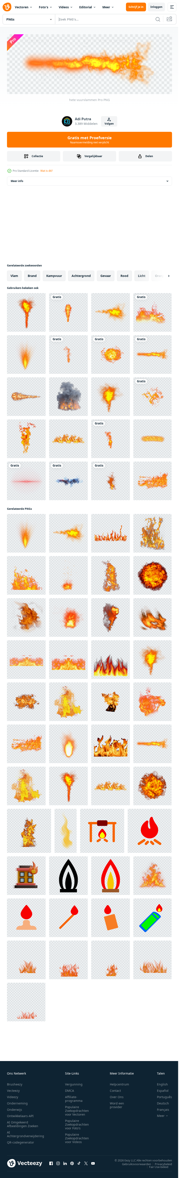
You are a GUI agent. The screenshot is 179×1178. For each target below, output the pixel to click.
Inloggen (156, 7)
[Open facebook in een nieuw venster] (51, 1162)
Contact (115, 1089)
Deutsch (160, 1102)
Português (161, 1096)
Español (159, 1089)
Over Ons (117, 1096)
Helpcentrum (119, 1083)
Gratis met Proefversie (89, 139)
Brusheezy (14, 1083)
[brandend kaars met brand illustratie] (26, 916)
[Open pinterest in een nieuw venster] (72, 1162)
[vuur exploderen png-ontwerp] (68, 311)
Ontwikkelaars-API (20, 1115)
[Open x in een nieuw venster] (86, 1162)
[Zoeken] (157, 19)
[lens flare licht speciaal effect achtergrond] (26, 479)
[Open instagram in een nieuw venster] (58, 1162)
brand (32, 275)
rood (124, 275)
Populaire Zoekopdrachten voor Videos (77, 1137)
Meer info (17, 180)
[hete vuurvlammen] (26, 311)
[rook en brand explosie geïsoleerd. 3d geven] (68, 395)
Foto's (43, 7)
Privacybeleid (160, 1163)
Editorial (85, 7)
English (159, 1083)
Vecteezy (13, 1089)
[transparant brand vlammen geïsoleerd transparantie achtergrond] (26, 958)
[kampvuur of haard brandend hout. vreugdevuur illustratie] (102, 830)
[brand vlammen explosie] (152, 311)
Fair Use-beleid (155, 1166)
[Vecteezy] (7, 7)
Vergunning (74, 1083)
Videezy (12, 1096)
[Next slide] (162, 275)
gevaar (105, 275)
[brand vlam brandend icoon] (68, 874)
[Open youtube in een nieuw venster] (93, 1162)
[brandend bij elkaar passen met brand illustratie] (68, 916)
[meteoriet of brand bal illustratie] (26, 395)
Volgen (109, 123)
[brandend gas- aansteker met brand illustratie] (152, 916)
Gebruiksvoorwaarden (133, 1163)
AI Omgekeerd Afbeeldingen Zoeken (22, 1123)
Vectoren (21, 7)
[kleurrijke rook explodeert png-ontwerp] (68, 479)
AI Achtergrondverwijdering (25, 1133)
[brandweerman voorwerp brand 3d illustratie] (26, 874)
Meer (106, 7)
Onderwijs (14, 1108)
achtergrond (81, 275)
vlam (14, 275)
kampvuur (54, 275)
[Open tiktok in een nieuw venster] (79, 1162)
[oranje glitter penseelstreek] (152, 437)
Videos (64, 7)
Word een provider (117, 1104)
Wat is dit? (46, 171)
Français (160, 1108)
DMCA (69, 1089)
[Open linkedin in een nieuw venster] (65, 1162)
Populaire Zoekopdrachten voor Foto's (77, 1123)
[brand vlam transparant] (152, 395)
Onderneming (17, 1102)
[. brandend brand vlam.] (152, 874)
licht (141, 275)
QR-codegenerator (20, 1141)
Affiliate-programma (74, 1097)
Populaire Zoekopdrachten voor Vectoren (77, 1109)
